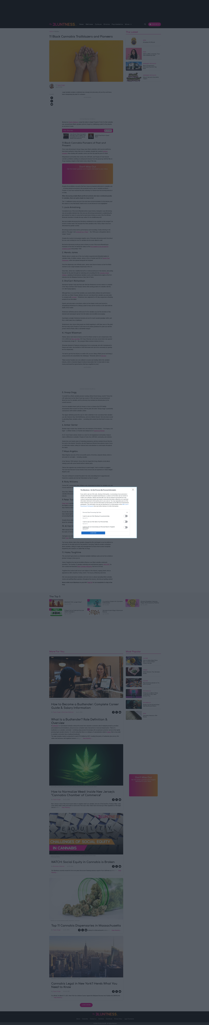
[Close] (133, 490)
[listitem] (105, 512)
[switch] (125, 516)
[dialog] (105, 512)
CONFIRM (93, 533)
